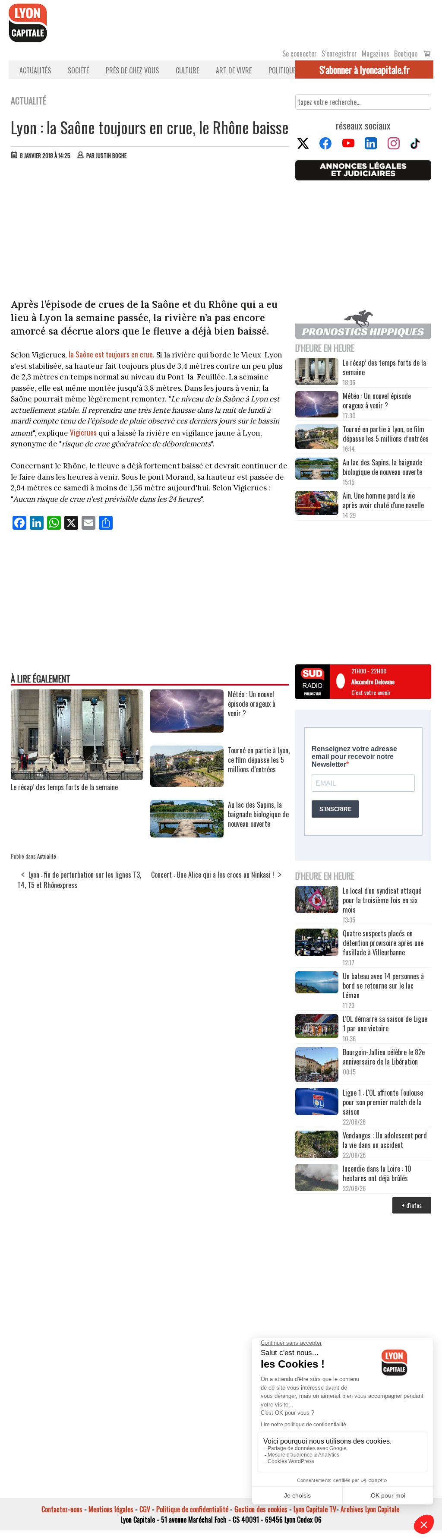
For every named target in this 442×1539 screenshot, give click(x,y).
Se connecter (299, 53)
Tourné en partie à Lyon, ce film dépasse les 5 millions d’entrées (386, 433)
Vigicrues (83, 432)
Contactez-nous (61, 1509)
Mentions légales (110, 1509)
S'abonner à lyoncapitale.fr (364, 69)
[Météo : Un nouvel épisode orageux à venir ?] (187, 729)
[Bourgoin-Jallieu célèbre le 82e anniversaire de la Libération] (316, 1065)
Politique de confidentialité (192, 1509)
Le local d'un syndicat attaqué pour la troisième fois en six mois (382, 900)
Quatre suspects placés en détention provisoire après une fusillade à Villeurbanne (383, 943)
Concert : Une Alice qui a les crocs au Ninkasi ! (212, 874)
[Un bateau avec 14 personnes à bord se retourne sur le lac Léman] (316, 983)
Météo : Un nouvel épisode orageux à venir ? (377, 400)
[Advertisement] (150, 231)
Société (78, 70)
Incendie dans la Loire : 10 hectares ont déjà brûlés (377, 1173)
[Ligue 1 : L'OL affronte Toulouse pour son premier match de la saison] (316, 1102)
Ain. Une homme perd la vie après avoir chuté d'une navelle (383, 500)
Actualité (46, 856)
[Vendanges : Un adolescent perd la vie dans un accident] (316, 1145)
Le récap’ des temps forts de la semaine (64, 787)
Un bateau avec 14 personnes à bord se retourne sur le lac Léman (383, 985)
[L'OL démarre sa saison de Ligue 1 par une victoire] (316, 1027)
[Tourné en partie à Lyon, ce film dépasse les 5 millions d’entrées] (187, 784)
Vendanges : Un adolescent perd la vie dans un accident (385, 1140)
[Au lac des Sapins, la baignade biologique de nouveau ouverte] (187, 834)
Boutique (405, 53)
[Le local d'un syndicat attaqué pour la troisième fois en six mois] (316, 900)
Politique (282, 70)
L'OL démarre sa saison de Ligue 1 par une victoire (385, 1023)
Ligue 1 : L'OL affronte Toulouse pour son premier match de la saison (383, 1102)
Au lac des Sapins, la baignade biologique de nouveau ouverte (382, 467)
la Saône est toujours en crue (111, 354)
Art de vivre (234, 70)
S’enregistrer (339, 53)
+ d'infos (412, 1205)
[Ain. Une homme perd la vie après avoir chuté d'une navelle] (316, 504)
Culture (187, 70)
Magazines (375, 53)
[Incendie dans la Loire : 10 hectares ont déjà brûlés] (316, 1178)
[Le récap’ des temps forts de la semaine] (77, 777)
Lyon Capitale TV (315, 1509)
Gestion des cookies (260, 1509)
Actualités (35, 70)
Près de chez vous (132, 70)
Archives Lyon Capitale (370, 1509)
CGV (144, 1509)
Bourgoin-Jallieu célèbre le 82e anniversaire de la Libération (384, 1056)
